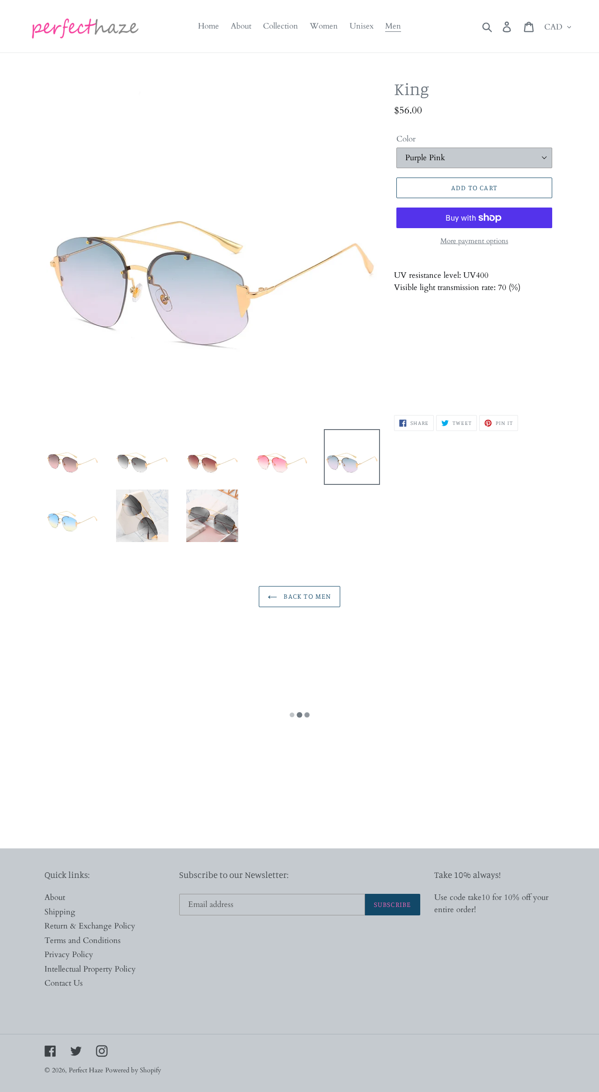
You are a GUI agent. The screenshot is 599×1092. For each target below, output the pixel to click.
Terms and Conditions (82, 940)
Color (406, 139)
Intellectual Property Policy (90, 969)
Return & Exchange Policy (89, 926)
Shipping (59, 911)
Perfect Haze (86, 1070)
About (54, 897)
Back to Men (306, 596)
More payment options (474, 240)
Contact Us (63, 983)
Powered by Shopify (133, 1070)
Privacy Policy (68, 954)
